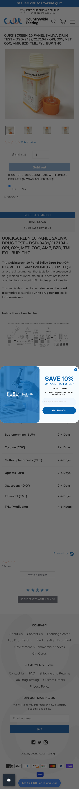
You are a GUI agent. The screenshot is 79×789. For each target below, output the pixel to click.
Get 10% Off (59, 410)
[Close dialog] (75, 369)
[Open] (9, 780)
